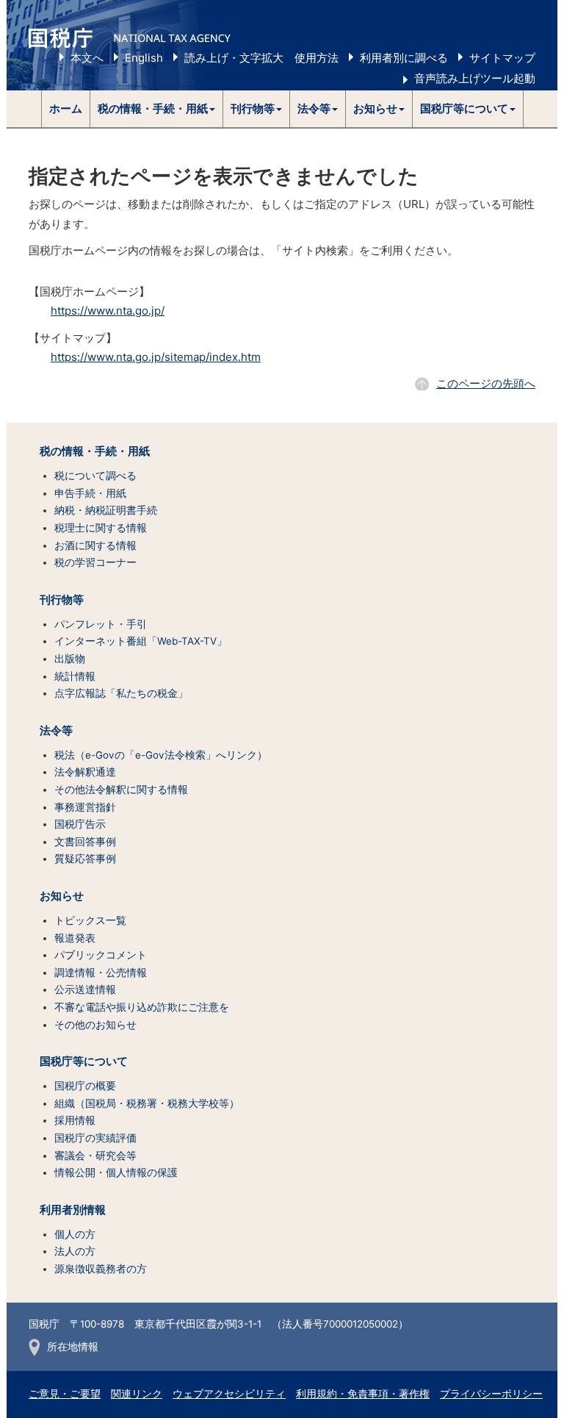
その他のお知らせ (95, 1025)
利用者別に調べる (404, 58)
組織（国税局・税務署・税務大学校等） (146, 1103)
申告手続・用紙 (90, 493)
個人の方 (74, 1234)
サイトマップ (502, 58)
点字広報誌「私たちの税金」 (121, 693)
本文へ (87, 58)
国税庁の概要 (85, 1086)
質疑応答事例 (85, 858)
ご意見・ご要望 (65, 1394)
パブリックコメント (100, 955)
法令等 (56, 730)
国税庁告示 (80, 824)
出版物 (69, 659)
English (144, 58)
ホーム (65, 108)
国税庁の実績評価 (95, 1138)
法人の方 (74, 1251)
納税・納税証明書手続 (105, 510)
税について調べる (95, 475)
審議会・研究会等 (95, 1155)
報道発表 (74, 938)
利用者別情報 (73, 1210)
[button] (156, 108)
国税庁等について (84, 1061)
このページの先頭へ (485, 383)
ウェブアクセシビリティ (229, 1394)
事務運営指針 (85, 807)
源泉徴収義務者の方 (100, 1269)
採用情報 (74, 1120)
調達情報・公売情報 (100, 972)
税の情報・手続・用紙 (95, 451)
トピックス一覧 (90, 920)
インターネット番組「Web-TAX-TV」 (140, 641)
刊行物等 (62, 599)
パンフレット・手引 (100, 624)
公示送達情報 (85, 989)
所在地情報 (72, 1347)
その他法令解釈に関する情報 (121, 789)
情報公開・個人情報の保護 (116, 1172)
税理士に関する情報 (100, 528)
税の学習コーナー (95, 562)
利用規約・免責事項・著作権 (363, 1394)
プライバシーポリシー (491, 1394)
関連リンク (136, 1394)
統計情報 (74, 676)
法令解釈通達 (85, 772)
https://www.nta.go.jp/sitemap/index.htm (156, 357)
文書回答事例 (85, 842)
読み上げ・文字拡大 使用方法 (261, 58)
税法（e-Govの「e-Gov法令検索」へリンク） (160, 755)
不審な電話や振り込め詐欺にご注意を (141, 1007)
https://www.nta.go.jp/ (107, 311)
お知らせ (62, 896)
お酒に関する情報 (95, 545)
